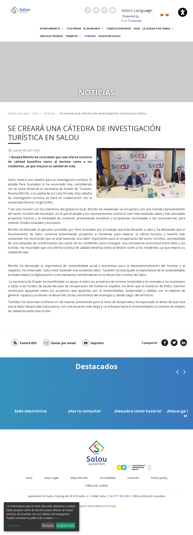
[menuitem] (162, 15)
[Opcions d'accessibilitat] (182, 12)
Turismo (90, 36)
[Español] (167, 14)
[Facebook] (164, 342)
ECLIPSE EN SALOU (109, 36)
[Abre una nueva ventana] (87, 10)
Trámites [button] (71, 36)
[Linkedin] (183, 342)
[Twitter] (174, 342)
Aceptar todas (65, 525)
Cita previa (74, 28)
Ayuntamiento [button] (50, 28)
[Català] (162, 14)
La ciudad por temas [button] (156, 28)
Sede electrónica (51, 36)
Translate (135, 21)
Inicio (35, 113)
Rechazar (48, 525)
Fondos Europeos (119, 28)
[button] (177, 371)
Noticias (49, 113)
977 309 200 (121, 496)
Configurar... (13, 525)
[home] (20, 10)
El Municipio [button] (92, 28)
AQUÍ (57, 518)
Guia (137, 28)
